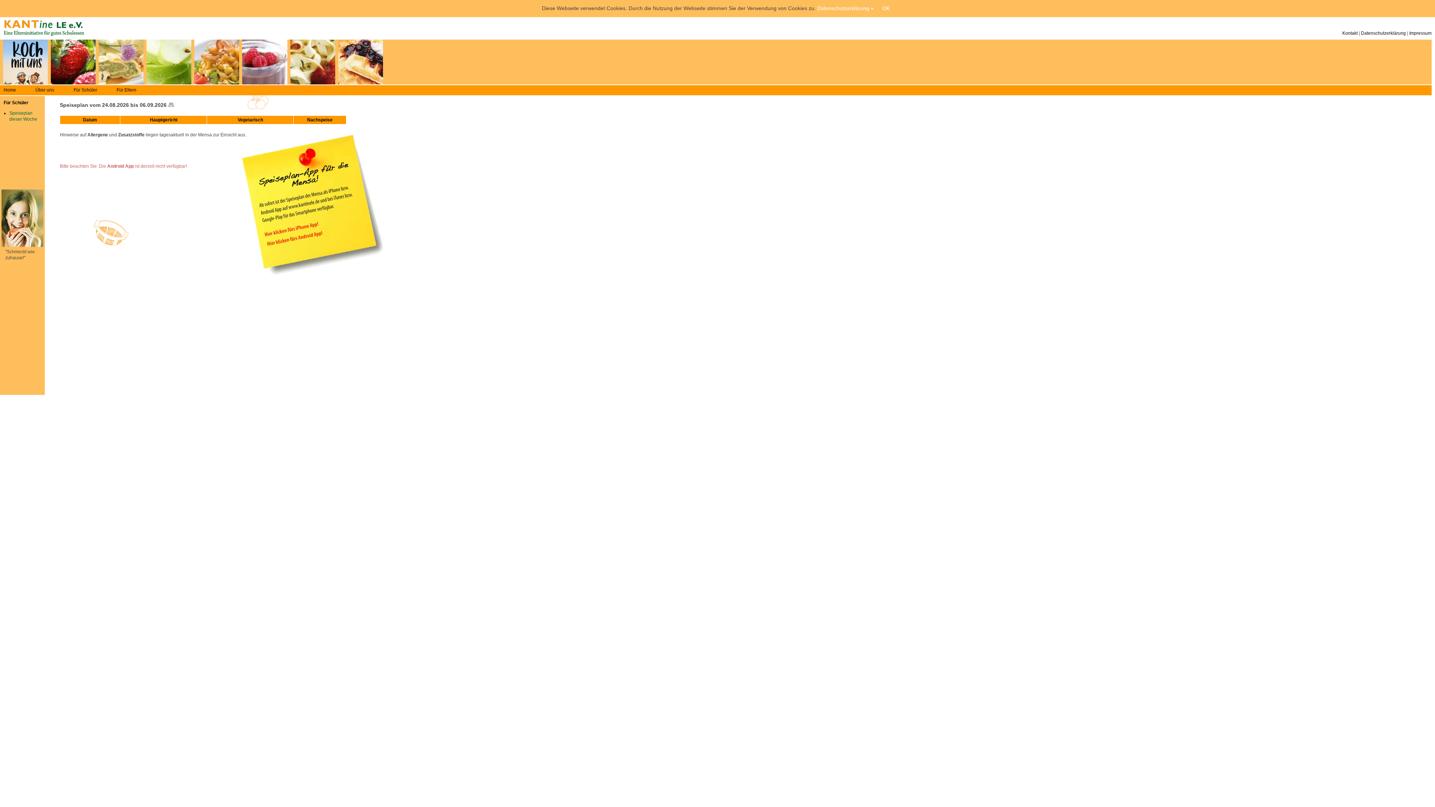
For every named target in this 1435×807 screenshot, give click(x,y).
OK (886, 8)
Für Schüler (85, 90)
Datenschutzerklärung (1383, 33)
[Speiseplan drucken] (171, 105)
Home (10, 90)
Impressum (1420, 33)
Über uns (45, 90)
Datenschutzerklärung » (845, 8)
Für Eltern (126, 90)
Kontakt (1350, 33)
